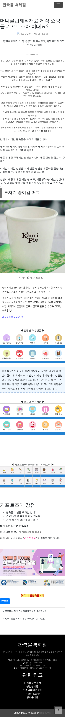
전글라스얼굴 (32, 693)
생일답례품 (32, 686)
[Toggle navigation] (58, 5)
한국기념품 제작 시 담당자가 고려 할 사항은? (25, 618)
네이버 (6, 537)
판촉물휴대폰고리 (32, 689)
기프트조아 (39, 277)
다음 (15, 537)
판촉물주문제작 (32, 682)
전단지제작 (47, 379)
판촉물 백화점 (14, 4)
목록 (6, 601)
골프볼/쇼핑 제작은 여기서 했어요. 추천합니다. (26, 611)
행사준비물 (32, 697)
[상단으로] (58, 710)
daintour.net (45, 712)
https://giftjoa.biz (31, 531)
